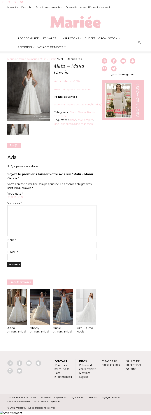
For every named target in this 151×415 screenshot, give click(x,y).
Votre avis (14, 203)
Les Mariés (49, 38)
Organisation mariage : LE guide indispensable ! (89, 7)
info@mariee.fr (63, 376)
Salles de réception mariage (49, 7)
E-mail (12, 252)
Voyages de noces (50, 47)
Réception (25, 47)
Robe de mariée (28, 38)
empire (88, 120)
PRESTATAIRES (111, 365)
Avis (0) (14, 145)
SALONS (131, 369)
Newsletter (12, 7)
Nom (11, 240)
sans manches (83, 124)
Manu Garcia (48, 58)
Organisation (107, 38)
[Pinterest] (15, 2)
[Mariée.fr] (75, 22)
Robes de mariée (28, 58)
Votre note (15, 193)
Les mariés (45, 397)
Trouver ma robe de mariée (21, 397)
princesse (67, 124)
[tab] (14, 145)
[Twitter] (21, 2)
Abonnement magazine (46, 401)
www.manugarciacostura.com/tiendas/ (77, 104)
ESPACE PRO (109, 361)
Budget (90, 38)
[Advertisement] (123, 146)
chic (80, 120)
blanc (72, 120)
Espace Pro (26, 7)
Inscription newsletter (18, 401)
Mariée (11, 58)
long (56, 124)
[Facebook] (3, 2)
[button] (139, 42)
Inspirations (70, 38)
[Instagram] (9, 2)
